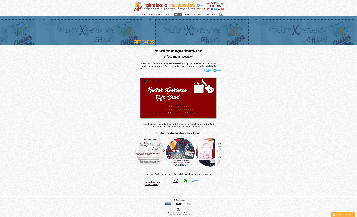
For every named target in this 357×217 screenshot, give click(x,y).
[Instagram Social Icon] (208, 9)
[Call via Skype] (204, 181)
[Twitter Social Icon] (215, 9)
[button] (150, 152)
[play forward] (222, 152)
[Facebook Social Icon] (212, 9)
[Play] (221, 14)
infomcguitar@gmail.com (153, 182)
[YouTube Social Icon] (219, 9)
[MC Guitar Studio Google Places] (204, 9)
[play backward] (134, 152)
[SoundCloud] (222, 9)
